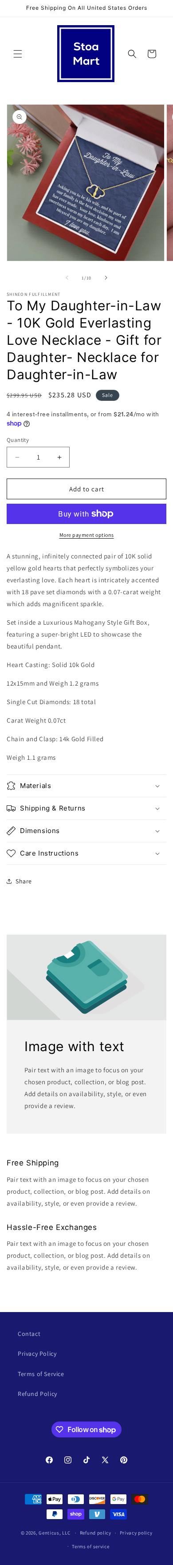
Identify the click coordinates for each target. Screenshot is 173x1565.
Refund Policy (37, 1394)
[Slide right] (106, 277)
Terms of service (90, 1546)
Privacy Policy (37, 1354)
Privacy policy (136, 1533)
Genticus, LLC (54, 1533)
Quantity (18, 440)
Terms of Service (41, 1374)
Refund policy (95, 1533)
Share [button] (24, 881)
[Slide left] (67, 277)
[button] (18, 54)
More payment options (86, 535)
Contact (29, 1334)
